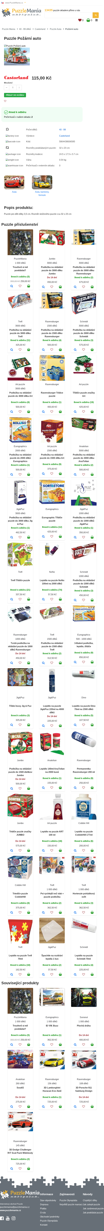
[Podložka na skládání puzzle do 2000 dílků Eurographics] (11, 475)
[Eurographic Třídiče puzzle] (43, 537)
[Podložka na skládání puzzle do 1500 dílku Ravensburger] (43, 350)
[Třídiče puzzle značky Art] (75, 412)
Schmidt (84, 321)
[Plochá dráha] (75, 1045)
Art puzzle (20, 384)
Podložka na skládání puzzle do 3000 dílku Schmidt (84, 333)
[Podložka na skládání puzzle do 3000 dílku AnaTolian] (75, 475)
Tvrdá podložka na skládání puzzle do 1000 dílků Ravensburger (20, 646)
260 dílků (20, 1083)
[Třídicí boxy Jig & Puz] (11, 725)
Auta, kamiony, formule (42, 193)
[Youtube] (7, 1219)
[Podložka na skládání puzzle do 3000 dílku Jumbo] (43, 287)
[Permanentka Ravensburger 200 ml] (75, 788)
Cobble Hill (83, 823)
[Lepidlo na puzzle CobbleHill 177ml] (75, 851)
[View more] (52, 244)
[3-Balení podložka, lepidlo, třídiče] (75, 662)
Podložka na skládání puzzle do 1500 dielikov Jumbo (20, 772)
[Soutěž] (11, 1107)
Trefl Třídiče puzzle (20, 580)
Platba (43, 1208)
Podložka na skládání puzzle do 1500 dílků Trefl (52, 646)
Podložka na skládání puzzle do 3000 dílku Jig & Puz (20, 520)
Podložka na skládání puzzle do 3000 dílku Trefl (20, 333)
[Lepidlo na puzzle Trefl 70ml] (11, 975)
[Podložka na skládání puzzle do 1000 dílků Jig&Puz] (75, 537)
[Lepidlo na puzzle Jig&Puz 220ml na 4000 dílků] (43, 726)
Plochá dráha (84, 1026)
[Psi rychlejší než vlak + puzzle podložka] (43, 913)
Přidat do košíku (15, 95)
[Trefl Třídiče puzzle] (11, 599)
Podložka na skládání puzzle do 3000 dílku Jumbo (52, 270)
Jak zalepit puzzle (91, 1204)
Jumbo (52, 259)
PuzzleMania (20, 259)
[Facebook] (2, 1219)
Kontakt (43, 1225)
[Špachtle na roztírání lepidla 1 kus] (43, 975)
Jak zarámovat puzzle (93, 1208)
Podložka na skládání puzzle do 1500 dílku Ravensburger (52, 333)
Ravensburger (84, 259)
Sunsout (84, 1017)
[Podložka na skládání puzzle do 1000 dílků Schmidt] (75, 600)
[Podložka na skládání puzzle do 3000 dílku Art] (11, 412)
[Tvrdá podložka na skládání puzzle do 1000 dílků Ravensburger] (11, 663)
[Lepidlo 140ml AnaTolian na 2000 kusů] (43, 788)
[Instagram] (13, 1219)
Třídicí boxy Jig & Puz (20, 706)
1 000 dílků (20, 263)
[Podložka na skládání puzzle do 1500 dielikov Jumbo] (11, 789)
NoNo (52, 572)
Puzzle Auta (55, 29)
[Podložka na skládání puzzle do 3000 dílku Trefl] (11, 350)
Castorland (40, 29)
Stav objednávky (48, 1200)
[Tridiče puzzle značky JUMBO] (11, 851)
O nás (43, 1212)
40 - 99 (62, 129)
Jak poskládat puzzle (93, 1212)
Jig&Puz (20, 509)
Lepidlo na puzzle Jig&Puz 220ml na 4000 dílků (52, 709)
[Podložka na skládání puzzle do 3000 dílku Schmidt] (75, 350)
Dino (84, 697)
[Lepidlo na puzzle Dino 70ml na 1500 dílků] (75, 725)
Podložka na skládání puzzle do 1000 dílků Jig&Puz (84, 520)
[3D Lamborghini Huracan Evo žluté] (43, 1107)
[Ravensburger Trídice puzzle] (43, 412)
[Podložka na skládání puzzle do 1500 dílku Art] (43, 474)
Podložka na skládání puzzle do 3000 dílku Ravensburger (84, 270)
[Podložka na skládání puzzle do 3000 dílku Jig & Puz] (11, 537)
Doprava (44, 1204)
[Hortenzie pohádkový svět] (75, 913)
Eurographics (20, 446)
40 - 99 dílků (25, 29)
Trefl (20, 321)
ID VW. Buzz (52, 1026)
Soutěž (20, 1088)
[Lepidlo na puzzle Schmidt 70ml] (75, 975)
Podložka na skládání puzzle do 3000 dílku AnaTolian (84, 458)
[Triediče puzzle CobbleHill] (11, 913)
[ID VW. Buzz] (43, 1045)
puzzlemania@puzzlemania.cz (15, 1207)
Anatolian (83, 446)
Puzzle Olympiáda (49, 1221)
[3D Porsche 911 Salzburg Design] (75, 1107)
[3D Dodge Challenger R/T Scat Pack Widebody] (11, 1169)
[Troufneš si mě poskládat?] (11, 286)
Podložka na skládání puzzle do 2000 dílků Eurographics (20, 458)
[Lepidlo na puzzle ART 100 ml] (43, 851)
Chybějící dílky (90, 1200)
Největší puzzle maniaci (71, 1204)
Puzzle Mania (8, 29)
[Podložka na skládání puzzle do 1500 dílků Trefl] (43, 663)
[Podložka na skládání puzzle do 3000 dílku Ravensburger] (75, 287)
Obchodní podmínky (49, 1217)
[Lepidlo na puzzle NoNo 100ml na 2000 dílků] (43, 599)
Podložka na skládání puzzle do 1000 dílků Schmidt (84, 583)
